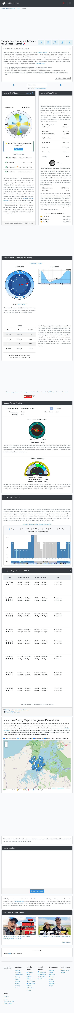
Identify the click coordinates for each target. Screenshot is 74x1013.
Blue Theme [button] (21, 304)
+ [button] (6, 743)
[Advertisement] (37, 23)
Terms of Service (9, 1001)
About (5, 999)
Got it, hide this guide (64, 78)
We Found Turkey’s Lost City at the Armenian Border (54, 936)
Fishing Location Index (51, 983)
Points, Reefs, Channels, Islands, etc (57, 738)
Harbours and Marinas (26, 738)
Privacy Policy (8, 1003)
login (9, 953)
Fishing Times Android (30, 974)
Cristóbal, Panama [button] (40, 88)
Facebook (42, 972)
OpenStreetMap (60, 788)
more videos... (66, 942)
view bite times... (41, 63)
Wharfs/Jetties (39, 738)
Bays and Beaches (10, 738)
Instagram (42, 974)
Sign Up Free (18, 149)
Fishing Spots (5, 8)
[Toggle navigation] (69, 3)
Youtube (42, 976)
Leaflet (53, 788)
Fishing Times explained (52, 972)
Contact (6, 996)
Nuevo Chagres (42, 52)
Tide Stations (19, 974)
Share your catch (37, 891)
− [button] (6, 746)
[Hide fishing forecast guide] (70, 49)
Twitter (41, 979)
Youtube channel (19, 901)
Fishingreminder (12, 3)
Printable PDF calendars (12, 712)
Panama (12, 8)
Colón (18, 8)
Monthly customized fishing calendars (16, 710)
